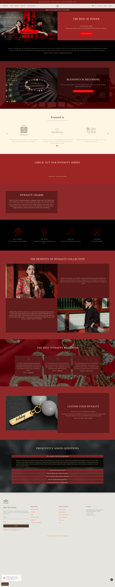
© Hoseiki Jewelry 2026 (52, 548)
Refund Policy (62, 524)
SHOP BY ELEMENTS (36, 535)
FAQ (60, 535)
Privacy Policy (6, 542)
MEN (32, 527)
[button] (5, 6)
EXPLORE (33, 532)
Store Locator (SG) (63, 527)
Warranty (61, 532)
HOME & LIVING (35, 529)
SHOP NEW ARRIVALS (86, 33)
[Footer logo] (5, 514)
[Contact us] (111, 579)
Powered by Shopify (63, 548)
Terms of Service (14, 542)
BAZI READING (35, 522)
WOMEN (33, 524)
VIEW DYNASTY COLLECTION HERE (83, 91)
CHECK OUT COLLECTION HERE (57, 176)
